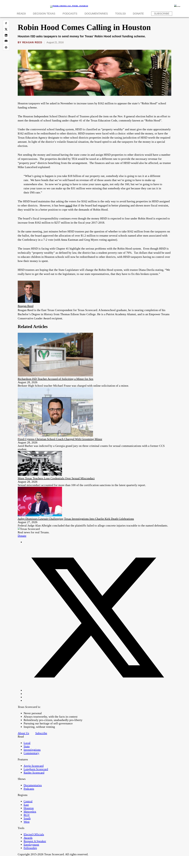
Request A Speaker (35, 841)
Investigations (32, 749)
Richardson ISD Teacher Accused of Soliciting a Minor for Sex (55, 378)
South (27, 818)
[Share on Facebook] (6, 23)
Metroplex (30, 811)
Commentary (31, 753)
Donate (138, 13)
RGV (27, 814)
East (26, 804)
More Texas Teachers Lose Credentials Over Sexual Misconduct (56, 478)
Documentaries (96, 13)
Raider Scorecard (34, 772)
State (27, 746)
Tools (119, 13)
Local (27, 742)
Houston (29, 808)
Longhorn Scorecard (36, 769)
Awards (28, 837)
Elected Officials (34, 834)
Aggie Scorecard (34, 765)
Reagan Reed (32, 42)
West (27, 821)
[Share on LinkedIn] (6, 35)
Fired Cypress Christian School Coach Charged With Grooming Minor (60, 439)
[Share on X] (6, 29)
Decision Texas (44, 13)
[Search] (177, 5)
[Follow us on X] (97, 690)
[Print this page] (6, 47)
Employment (31, 844)
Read (20, 13)
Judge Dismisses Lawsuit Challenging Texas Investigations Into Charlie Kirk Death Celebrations (76, 518)
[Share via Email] (6, 41)
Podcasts (70, 13)
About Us (23, 733)
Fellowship (30, 848)
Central (28, 801)
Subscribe (161, 13)
